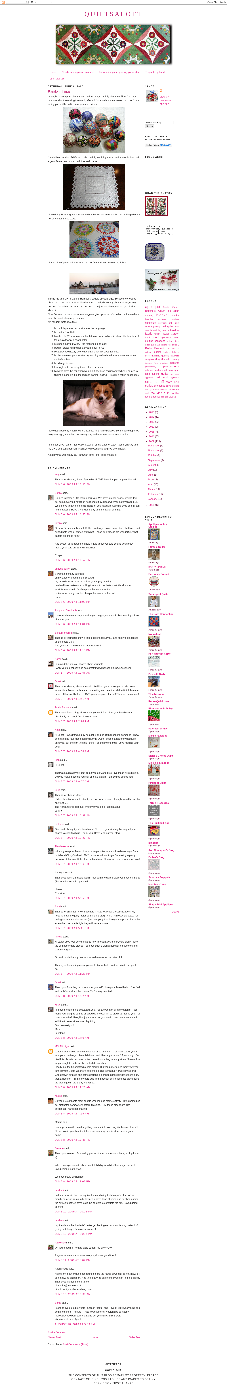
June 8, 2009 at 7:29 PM (72, 1113)
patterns (174, 363)
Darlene (59, 1148)
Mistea (58, 1096)
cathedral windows (168, 319)
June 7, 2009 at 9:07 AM (72, 781)
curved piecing (152, 326)
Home (53, 72)
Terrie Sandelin (63, 707)
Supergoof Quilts (158, 594)
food (156, 337)
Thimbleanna (62, 846)
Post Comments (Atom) (75, 1344)
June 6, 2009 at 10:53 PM (73, 484)
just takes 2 (173, 345)
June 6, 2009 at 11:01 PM (72, 624)
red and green (167, 377)
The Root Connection (161, 614)
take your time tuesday (156, 390)
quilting (155, 374)
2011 (152, 431)
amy (57, 474)
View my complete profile (166, 100)
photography (150, 367)
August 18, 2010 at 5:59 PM (75, 1324)
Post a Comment (57, 1332)
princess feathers (154, 370)
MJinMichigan (62, 1046)
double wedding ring (155, 330)
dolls (177, 326)
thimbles (175, 393)
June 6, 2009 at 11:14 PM (72, 650)
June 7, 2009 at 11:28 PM (72, 973)
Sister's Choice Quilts (161, 755)
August (152, 465)
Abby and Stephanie (66, 610)
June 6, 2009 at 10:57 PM (73, 560)
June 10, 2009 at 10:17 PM (73, 1234)
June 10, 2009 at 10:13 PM (73, 1211)
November (154, 450)
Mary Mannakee (163, 359)
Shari (58, 906)
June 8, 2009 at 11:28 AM (72, 1087)
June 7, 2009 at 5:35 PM (72, 898)
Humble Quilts (156, 547)
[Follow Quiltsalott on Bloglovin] (158, 146)
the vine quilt (160, 393)
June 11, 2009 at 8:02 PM (72, 1260)
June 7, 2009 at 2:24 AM (72, 721)
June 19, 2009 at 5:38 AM (73, 1294)
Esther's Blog (156, 857)
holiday (170, 341)
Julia (57, 790)
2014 (152, 417)
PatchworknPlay (158, 728)
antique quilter (62, 568)
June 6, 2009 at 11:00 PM (72, 602)
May (150, 479)
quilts (164, 373)
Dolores (59, 824)
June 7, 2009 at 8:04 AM (72, 751)
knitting (167, 352)
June (151, 474)
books (175, 315)
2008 (152, 505)
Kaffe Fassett (154, 348)
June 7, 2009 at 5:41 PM (72, 928)
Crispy (58, 523)
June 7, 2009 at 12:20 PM (73, 838)
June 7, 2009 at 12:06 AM (73, 672)
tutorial (172, 396)
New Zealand (161, 363)
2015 (152, 412)
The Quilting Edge (158, 823)
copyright (162, 323)
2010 (152, 436)
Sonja (58, 1302)
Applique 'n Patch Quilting (158, 525)
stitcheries (159, 385)
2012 (152, 426)
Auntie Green (171, 307)
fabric (148, 333)
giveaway (166, 337)
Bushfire (149, 319)
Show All (175, 912)
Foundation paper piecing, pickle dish (119, 72)
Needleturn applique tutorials (77, 72)
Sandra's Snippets (159, 877)
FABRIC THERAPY (159, 654)
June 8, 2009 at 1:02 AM (72, 996)
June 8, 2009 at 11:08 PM (72, 1181)
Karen (58, 659)
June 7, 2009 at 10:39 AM (73, 815)
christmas (150, 322)
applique (152, 306)
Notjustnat (154, 634)
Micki (58, 1004)
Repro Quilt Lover (158, 701)
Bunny (58, 493)
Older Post (135, 1337)
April (151, 484)
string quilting (172, 386)
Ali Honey (60, 1242)
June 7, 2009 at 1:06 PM (72, 864)
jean (57, 760)
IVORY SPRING (157, 567)
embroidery (173, 330)
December (154, 445)
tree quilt (164, 397)
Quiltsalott (113, 14)
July (150, 469)
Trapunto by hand (155, 72)
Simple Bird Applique (160, 904)
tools (147, 396)
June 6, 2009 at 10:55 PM (73, 514)
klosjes (157, 352)
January (153, 499)
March (152, 489)
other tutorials (57, 78)
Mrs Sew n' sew (157, 884)
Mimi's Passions (157, 735)
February (153, 494)
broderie (59, 1220)
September (154, 460)
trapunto (155, 396)
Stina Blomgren (63, 632)
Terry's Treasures (158, 803)
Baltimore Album (155, 311)
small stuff (154, 381)
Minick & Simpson (159, 763)
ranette (58, 936)
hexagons (159, 341)
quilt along (168, 370)
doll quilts (167, 326)
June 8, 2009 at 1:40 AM (72, 1038)
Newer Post (54, 1337)
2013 (152, 422)
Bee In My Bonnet (158, 574)
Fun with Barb (156, 674)
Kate (57, 730)
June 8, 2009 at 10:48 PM (73, 1140)
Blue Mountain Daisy (160, 708)
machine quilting (160, 355)
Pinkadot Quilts (157, 783)
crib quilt (174, 323)
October (152, 455)
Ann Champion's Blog (161, 850)
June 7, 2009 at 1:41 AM (72, 699)
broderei (59, 1190)
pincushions (171, 366)
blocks (162, 315)
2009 (152, 441)
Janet (58, 681)
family (157, 334)
